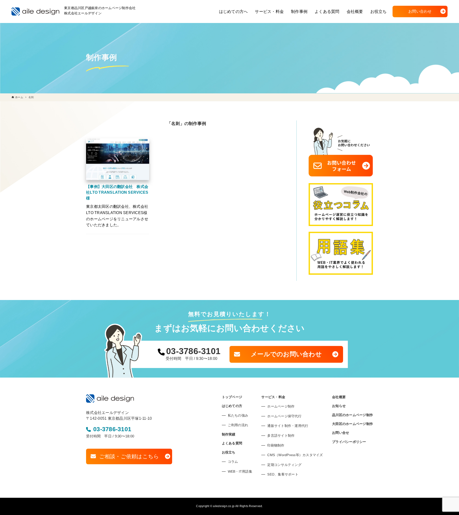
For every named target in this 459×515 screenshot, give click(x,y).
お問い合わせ (420, 11)
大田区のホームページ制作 (352, 424)
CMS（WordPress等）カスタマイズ (295, 455)
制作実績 (228, 434)
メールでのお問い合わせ (286, 354)
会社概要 (339, 397)
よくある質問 (232, 443)
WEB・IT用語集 (240, 471)
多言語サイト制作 (281, 435)
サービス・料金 (273, 397)
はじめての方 (232, 406)
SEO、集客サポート (282, 474)
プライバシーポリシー (349, 442)
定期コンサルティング (284, 465)
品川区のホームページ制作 (352, 415)
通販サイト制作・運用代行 (287, 426)
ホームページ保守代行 (284, 416)
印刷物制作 (275, 445)
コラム (233, 462)
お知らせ (339, 406)
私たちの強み (238, 415)
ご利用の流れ (238, 425)
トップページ (232, 397)
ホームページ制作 (281, 406)
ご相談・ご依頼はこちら (129, 456)
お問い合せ (340, 433)
